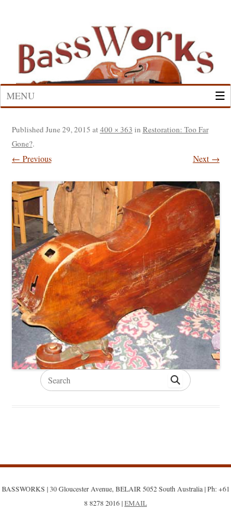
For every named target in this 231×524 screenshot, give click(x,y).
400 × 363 (116, 129)
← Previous (32, 158)
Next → (206, 158)
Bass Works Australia (115, 49)
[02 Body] (116, 275)
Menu (21, 95)
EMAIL (135, 502)
